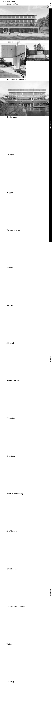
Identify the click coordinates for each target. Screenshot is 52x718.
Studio (50, 359)
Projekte (50, 125)
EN (50, 4)
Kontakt (50, 592)
